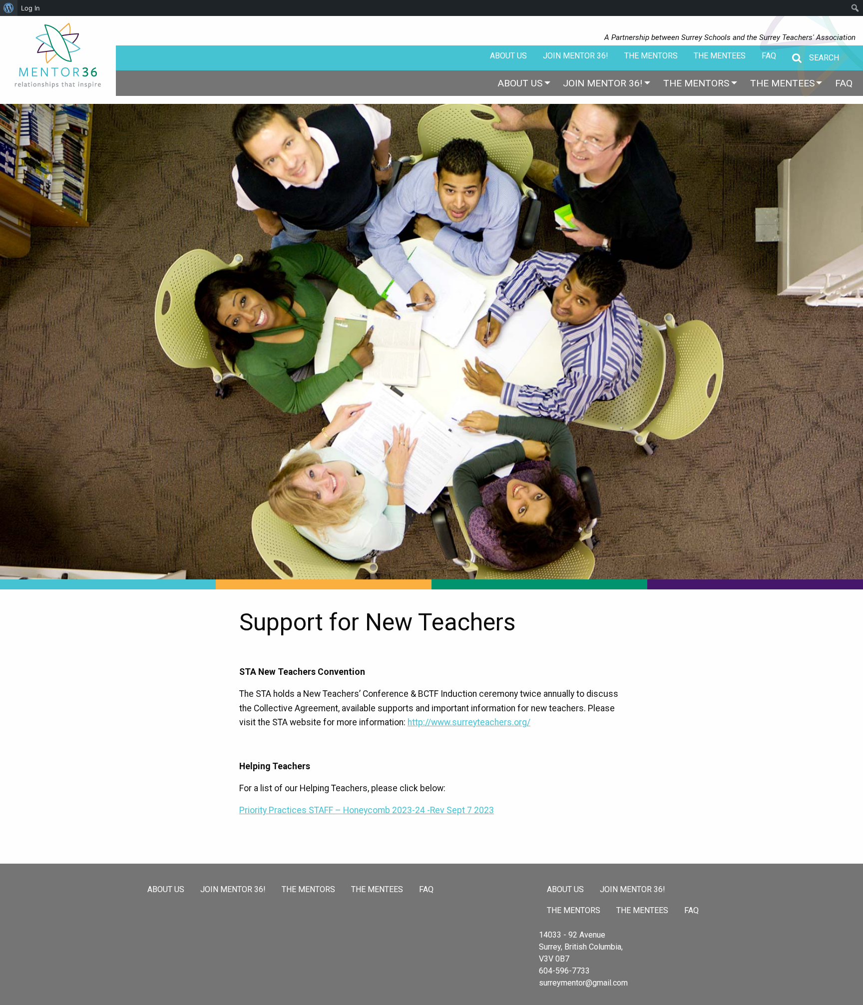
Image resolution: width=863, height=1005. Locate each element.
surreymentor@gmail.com (583, 983)
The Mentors (651, 55)
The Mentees (720, 55)
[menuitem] (520, 83)
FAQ (769, 55)
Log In (30, 8)
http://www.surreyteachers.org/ (469, 722)
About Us (508, 55)
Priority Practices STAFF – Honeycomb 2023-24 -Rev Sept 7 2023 (366, 810)
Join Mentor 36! (575, 55)
